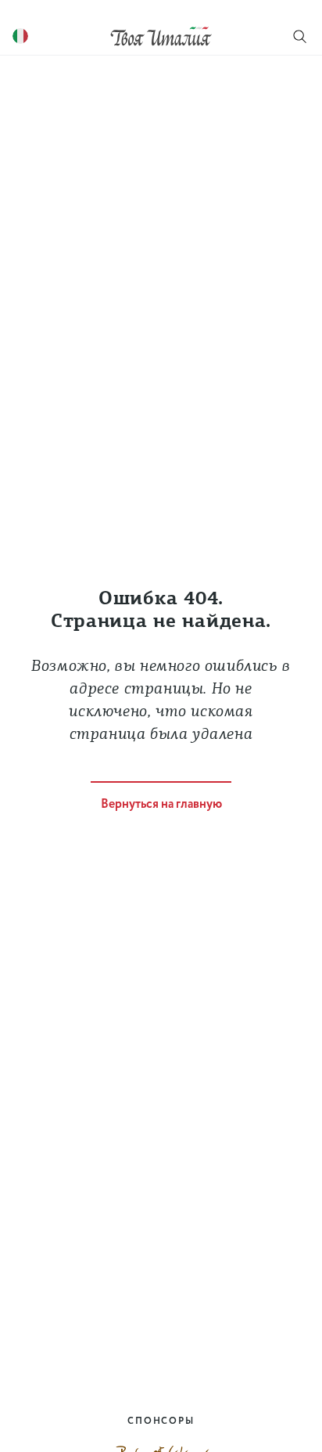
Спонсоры (160, 1421)
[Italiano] (20, 37)
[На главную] (161, 35)
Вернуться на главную (161, 804)
